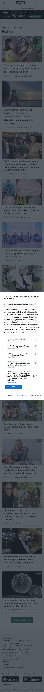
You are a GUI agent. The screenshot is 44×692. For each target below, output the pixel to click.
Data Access (22, 395)
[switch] (35, 346)
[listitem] (22, 340)
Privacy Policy (36, 395)
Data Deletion (8, 395)
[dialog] (22, 346)
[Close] (39, 296)
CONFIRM (13, 386)
